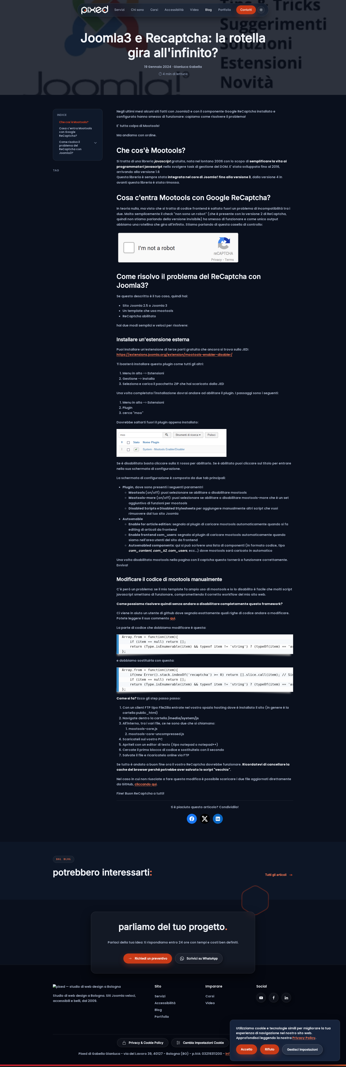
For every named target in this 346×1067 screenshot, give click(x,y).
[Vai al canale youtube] (261, 998)
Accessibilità (174, 10)
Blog (208, 10)
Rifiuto (269, 1049)
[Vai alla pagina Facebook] (274, 998)
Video (194, 10)
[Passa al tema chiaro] (261, 9)
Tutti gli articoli (276, 875)
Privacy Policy (303, 1038)
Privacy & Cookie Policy (146, 1043)
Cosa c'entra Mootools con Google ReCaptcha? (75, 132)
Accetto (246, 1049)
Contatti (246, 10)
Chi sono (137, 10)
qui (172, 618)
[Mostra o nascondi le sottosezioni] (95, 142)
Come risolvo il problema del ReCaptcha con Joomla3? (70, 147)
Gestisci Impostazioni (302, 1049)
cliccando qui (146, 784)
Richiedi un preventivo (151, 958)
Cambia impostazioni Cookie (203, 1043)
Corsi (154, 10)
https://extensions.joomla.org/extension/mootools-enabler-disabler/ (174, 354)
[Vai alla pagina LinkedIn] (286, 998)
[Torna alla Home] (96, 10)
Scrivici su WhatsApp (202, 958)
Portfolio (224, 10)
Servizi (119, 10)
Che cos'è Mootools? (74, 122)
